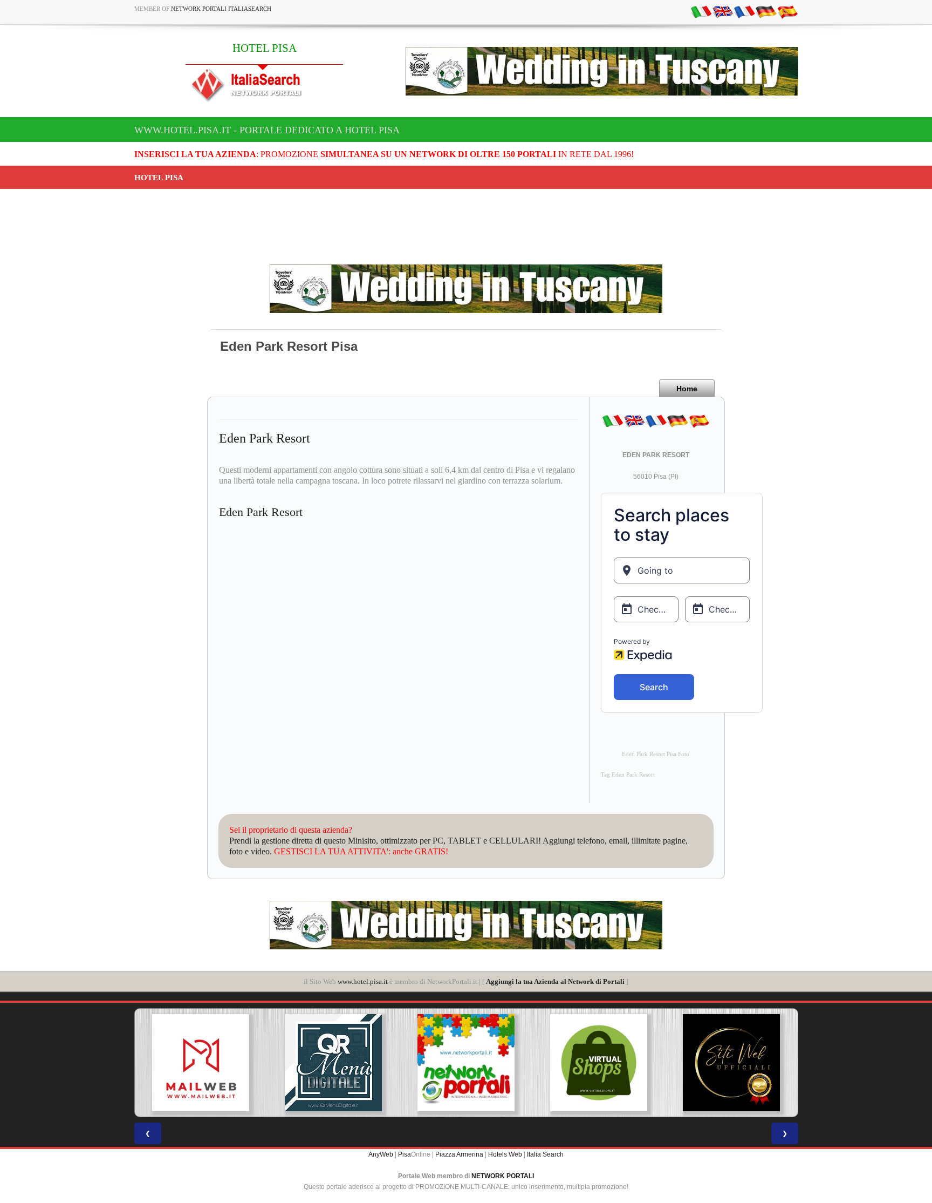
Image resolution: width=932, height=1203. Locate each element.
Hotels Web (505, 1154)
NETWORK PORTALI (502, 1176)
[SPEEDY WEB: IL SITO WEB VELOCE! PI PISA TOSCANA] (767, 1062)
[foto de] (766, 11)
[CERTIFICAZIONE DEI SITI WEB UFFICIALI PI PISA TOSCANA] (634, 1062)
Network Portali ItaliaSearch (221, 8)
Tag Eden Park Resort (628, 775)
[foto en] (723, 11)
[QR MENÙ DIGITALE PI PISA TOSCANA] (236, 1062)
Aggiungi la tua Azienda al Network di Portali (555, 981)
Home (686, 388)
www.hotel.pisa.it (363, 981)
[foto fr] (744, 11)
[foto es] (787, 11)
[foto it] (701, 11)
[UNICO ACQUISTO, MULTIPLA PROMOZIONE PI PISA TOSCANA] (369, 1062)
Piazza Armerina (459, 1154)
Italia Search (545, 1154)
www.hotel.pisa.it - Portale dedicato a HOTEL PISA (267, 130)
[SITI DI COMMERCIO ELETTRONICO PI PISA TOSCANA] (502, 1062)
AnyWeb (380, 1154)
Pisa (404, 1154)
